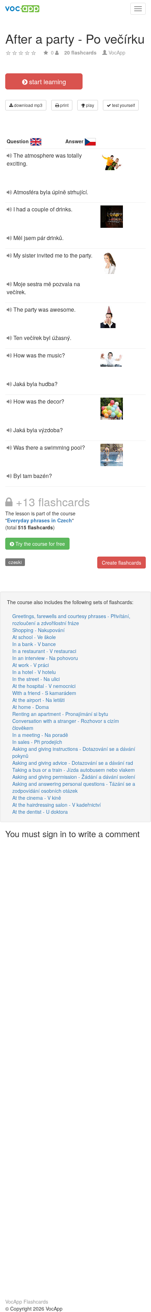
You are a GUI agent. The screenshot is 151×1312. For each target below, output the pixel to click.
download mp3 (27, 105)
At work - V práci (30, 664)
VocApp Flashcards (26, 1301)
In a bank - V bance (34, 643)
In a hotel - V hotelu (34, 671)
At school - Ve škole (34, 636)
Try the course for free (39, 543)
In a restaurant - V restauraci (44, 650)
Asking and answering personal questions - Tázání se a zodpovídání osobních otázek (73, 787)
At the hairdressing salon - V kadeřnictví (56, 804)
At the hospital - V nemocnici (44, 685)
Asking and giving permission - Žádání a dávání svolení (73, 776)
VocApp (117, 52)
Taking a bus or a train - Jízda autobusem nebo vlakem (73, 769)
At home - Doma (30, 706)
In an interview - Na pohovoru (45, 657)
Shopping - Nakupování (38, 629)
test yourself (123, 105)
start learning (46, 81)
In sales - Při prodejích (37, 741)
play (89, 105)
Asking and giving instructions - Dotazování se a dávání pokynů (73, 752)
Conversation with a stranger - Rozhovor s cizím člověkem (65, 724)
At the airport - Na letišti (38, 699)
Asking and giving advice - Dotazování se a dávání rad (72, 762)
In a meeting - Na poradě (40, 734)
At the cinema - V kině (36, 797)
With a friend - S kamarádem (44, 692)
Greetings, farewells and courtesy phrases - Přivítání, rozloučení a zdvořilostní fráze (71, 619)
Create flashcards (121, 562)
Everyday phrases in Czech (39, 520)
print (63, 105)
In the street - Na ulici (36, 678)
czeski (15, 562)
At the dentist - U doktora (40, 811)
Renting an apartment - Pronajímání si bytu (60, 713)
